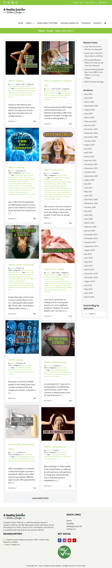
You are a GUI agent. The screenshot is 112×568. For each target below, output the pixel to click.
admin (12, 84)
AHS (51, 454)
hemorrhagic (12, 370)
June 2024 (89, 113)
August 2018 (90, 281)
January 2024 (90, 125)
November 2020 (91, 203)
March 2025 (89, 102)
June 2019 (89, 258)
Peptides (70, 523)
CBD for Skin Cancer (53, 170)
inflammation (48, 374)
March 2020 (89, 223)
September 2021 (91, 176)
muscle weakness (59, 374)
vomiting (47, 199)
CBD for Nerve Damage (94, 82)
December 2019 (91, 234)
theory (54, 290)
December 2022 (91, 137)
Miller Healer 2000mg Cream (61, 188)
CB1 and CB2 (17, 93)
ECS (68, 372)
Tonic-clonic (31, 194)
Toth (58, 290)
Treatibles (47, 99)
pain (30, 95)
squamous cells (63, 192)
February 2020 (90, 227)
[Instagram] (64, 540)
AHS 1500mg (54, 370)
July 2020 (88, 211)
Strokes (10, 372)
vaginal (29, 461)
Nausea (46, 190)
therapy (16, 372)
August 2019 (90, 250)
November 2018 (91, 277)
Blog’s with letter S (50, 93)
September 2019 (91, 246)
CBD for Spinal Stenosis (55, 362)
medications (21, 285)
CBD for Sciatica (15, 81)
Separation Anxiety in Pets (57, 97)
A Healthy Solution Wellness (52, 566)
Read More (11, 121)
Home (69, 520)
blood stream (30, 457)
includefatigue (55, 186)
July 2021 (88, 184)
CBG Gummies (19, 281)
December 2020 (91, 199)
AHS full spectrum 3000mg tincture (21, 89)
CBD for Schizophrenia (54, 447)
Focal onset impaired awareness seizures (20, 187)
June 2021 (89, 188)
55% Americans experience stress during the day (21, 274)
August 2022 (90, 145)
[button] (105, 23)
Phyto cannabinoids (56, 190)
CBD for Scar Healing (54, 269)
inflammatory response (57, 283)
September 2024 (91, 106)
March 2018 (89, 297)
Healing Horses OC (74, 526)
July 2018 (88, 285)
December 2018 (91, 273)
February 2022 (90, 160)
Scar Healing (54, 285)
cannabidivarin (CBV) (51, 182)
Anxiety (52, 95)
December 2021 (91, 164)
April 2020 (89, 219)
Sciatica (10, 97)
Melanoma (47, 188)
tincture (56, 376)
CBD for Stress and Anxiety (21, 265)
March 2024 (89, 117)
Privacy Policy (81, 566)
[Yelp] (74, 540)
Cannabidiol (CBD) (61, 95)
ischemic (20, 370)
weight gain (53, 459)
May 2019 (88, 262)
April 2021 (89, 195)
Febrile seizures (13, 186)
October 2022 (90, 141)
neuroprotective (49, 457)
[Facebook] (59, 540)
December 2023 (91, 129)
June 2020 (89, 215)
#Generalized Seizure (21, 175)
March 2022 (89, 156)
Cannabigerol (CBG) (64, 182)
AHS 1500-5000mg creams (23, 88)
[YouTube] (69, 540)
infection (63, 186)
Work (34, 461)
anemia (52, 177)
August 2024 (90, 110)
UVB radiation (64, 197)
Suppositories (22, 461)
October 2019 (90, 242)
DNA (59, 184)
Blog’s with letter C (14, 86)
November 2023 (91, 133)
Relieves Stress (20, 190)
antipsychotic (58, 454)
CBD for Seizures (16, 167)
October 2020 (90, 207)
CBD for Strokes (16, 360)
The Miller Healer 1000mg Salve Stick (57, 193)
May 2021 (88, 191)
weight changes (56, 199)
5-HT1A (28, 272)
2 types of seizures (25, 177)
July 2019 (88, 254)
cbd (30, 368)
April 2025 (89, 98)
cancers (10, 459)
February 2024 (90, 121)
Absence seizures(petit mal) (17, 179)
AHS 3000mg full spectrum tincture (21, 180)
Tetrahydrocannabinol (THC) (17, 194)
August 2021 (90, 180)
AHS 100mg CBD (20, 457)
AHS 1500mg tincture (18, 277)
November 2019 (91, 238)
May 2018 (88, 289)
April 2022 (89, 152)
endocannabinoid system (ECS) (18, 95)
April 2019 (89, 266)
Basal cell (59, 177)
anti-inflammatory (55, 277)
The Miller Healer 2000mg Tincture (58, 196)
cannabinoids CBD (26, 279)
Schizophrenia (60, 457)
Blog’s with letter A (50, 91)
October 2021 (90, 172)
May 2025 (88, 94)
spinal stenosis (49, 376)
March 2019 (89, 269)
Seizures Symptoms (21, 192)
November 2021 (91, 168)
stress (10, 289)
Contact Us (71, 529)
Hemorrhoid (30, 459)
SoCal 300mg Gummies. (27, 287)
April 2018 (89, 293)
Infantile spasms (26, 188)
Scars (60, 285)
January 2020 (90, 230)
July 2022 (88, 149)
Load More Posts (40, 498)
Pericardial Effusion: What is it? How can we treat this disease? (94, 63)
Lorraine (49, 366)
